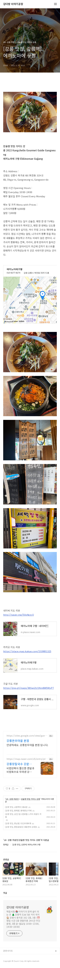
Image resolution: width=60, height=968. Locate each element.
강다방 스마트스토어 (12, 961)
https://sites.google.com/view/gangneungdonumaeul (26, 735)
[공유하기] (13, 788)
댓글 (5, 892)
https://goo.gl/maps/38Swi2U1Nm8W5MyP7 (28, 688)
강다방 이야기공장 (13, 4)
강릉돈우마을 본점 (18, 740)
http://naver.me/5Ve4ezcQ (18, 614)
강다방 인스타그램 (11, 956)
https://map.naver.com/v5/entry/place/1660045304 (27, 759)
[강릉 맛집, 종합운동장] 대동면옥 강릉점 (21, 826)
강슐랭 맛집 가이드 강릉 (30, 799)
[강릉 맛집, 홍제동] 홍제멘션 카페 (18, 810)
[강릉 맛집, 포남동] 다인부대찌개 (18, 823)
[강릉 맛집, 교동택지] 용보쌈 (16, 807)
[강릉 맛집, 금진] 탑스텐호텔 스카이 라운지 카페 (23, 815)
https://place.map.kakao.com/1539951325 (27, 651)
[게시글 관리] (17, 788)
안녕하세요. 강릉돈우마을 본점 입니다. (27, 745)
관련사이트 (8, 950)
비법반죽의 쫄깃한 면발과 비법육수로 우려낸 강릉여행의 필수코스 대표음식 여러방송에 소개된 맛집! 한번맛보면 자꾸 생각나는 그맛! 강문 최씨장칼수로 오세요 (20, 769)
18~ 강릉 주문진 (12, 799)
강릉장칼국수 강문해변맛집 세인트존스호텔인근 (19, 764)
